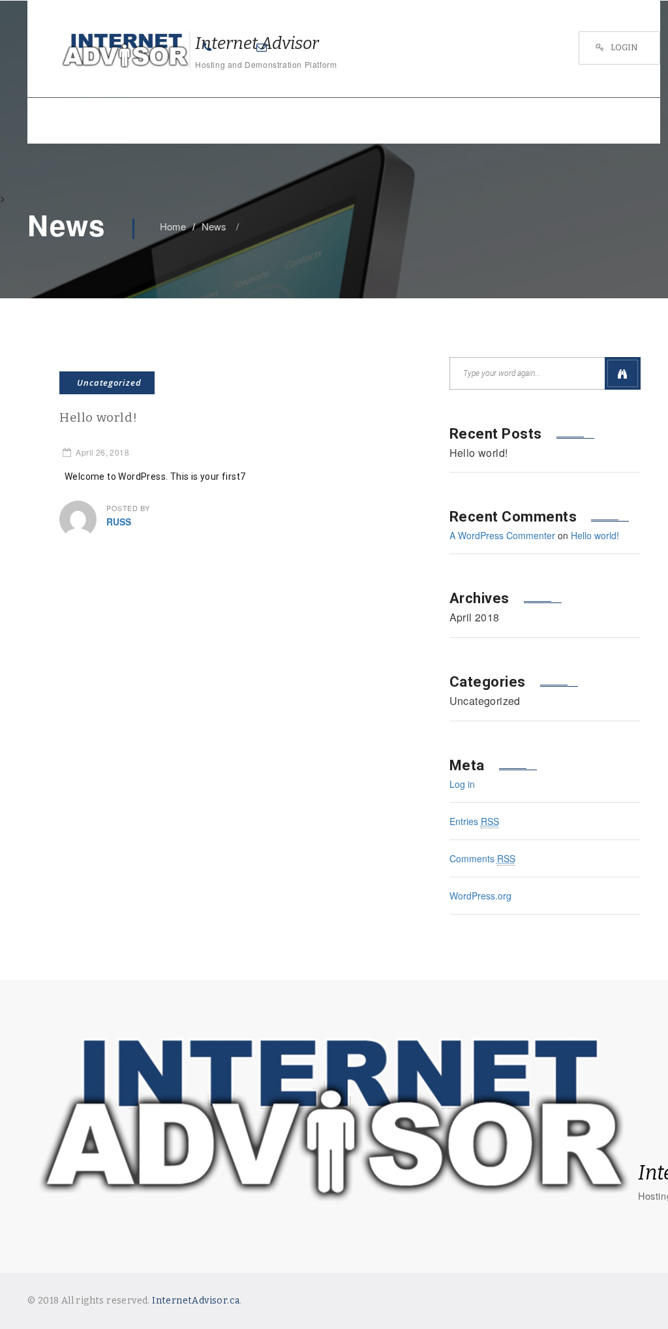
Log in (462, 783)
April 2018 (474, 617)
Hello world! (98, 417)
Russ (118, 521)
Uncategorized (109, 382)
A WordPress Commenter (502, 535)
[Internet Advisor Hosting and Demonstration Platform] (108, 50)
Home (173, 226)
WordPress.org (480, 895)
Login (624, 47)
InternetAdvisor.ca (195, 1300)
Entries (474, 821)
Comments (482, 858)
